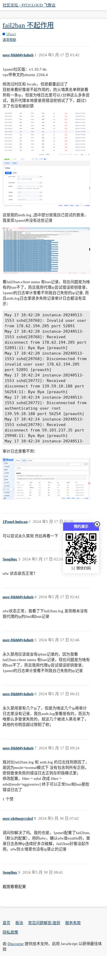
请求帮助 (9, 40)
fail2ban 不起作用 (28, 25)
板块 (19, 923)
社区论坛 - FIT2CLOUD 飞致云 (29, 5)
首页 (6, 923)
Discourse (16, 944)
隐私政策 (10, 932)
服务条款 (73, 923)
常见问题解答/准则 (44, 923)
